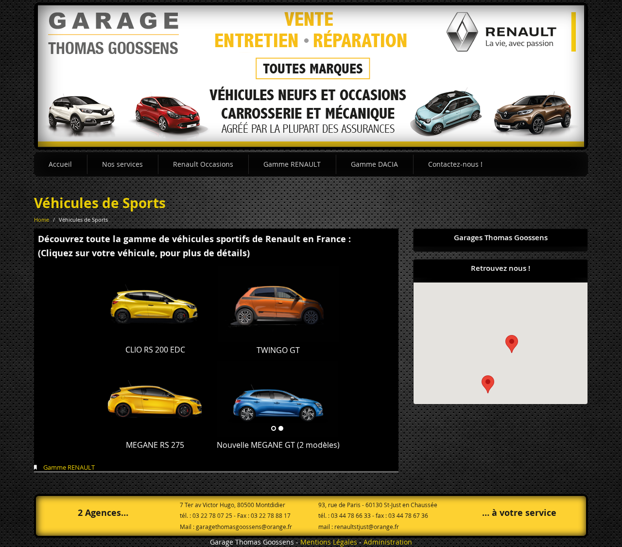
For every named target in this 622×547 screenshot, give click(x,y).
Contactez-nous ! (455, 164)
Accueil (60, 164)
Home (41, 219)
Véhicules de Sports (100, 203)
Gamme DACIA (374, 164)
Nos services (122, 164)
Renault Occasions (203, 164)
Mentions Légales (328, 542)
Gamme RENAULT (292, 164)
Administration (387, 542)
